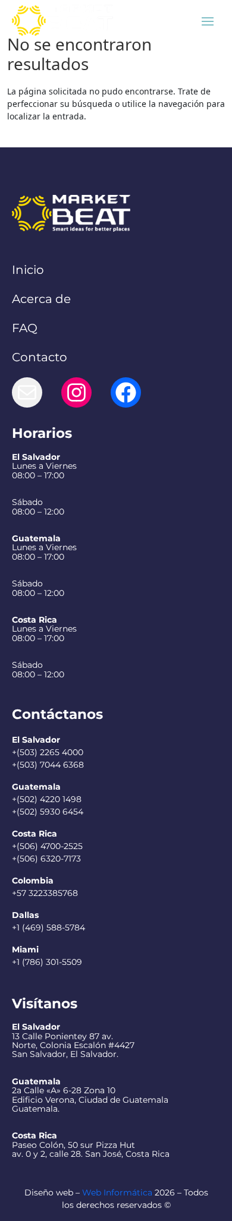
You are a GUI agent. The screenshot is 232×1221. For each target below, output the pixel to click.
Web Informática (117, 1192)
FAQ (24, 328)
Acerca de (41, 299)
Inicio (28, 270)
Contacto (39, 357)
